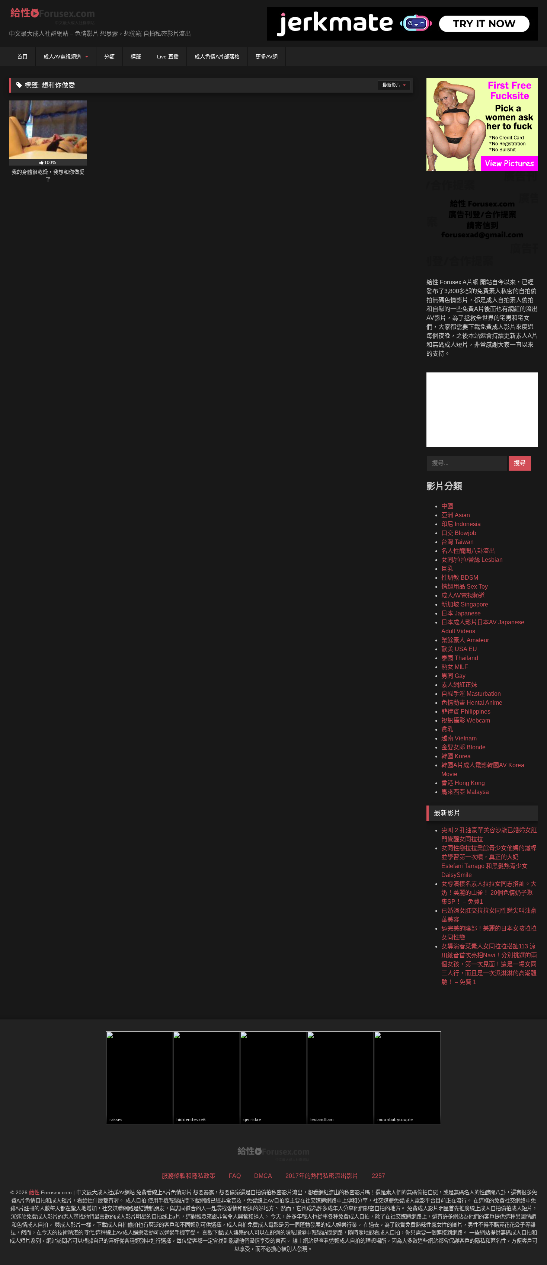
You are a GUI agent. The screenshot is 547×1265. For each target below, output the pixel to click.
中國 (447, 506)
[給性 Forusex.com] (52, 17)
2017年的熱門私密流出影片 (321, 1176)
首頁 (22, 57)
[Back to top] (524, 1243)
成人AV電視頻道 (62, 57)
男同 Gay (453, 676)
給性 (34, 1192)
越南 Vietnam (459, 738)
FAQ (235, 1176)
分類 (109, 57)
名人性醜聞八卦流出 (468, 551)
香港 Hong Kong (463, 783)
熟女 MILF (454, 667)
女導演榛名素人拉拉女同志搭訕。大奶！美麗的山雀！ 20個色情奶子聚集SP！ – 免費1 (489, 893)
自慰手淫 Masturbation (471, 694)
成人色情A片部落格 (217, 57)
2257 (378, 1176)
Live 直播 (168, 57)
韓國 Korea (456, 756)
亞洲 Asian (455, 515)
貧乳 (447, 729)
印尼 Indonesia (461, 524)
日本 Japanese (461, 613)
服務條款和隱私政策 (188, 1176)
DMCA (263, 1176)
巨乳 (447, 569)
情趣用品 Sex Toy (464, 586)
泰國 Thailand (459, 658)
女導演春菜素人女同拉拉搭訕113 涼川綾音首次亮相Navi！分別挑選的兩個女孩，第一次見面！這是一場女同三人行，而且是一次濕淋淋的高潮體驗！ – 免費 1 (489, 964)
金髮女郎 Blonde (463, 747)
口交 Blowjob (458, 533)
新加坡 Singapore (464, 604)
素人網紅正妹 (459, 685)
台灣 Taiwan (457, 542)
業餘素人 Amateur (465, 640)
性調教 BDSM (459, 577)
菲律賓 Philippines (465, 711)
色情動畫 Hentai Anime (471, 702)
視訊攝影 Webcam (465, 720)
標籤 (136, 57)
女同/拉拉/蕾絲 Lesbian (472, 560)
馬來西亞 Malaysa (465, 792)
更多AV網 (267, 57)
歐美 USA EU (459, 649)
